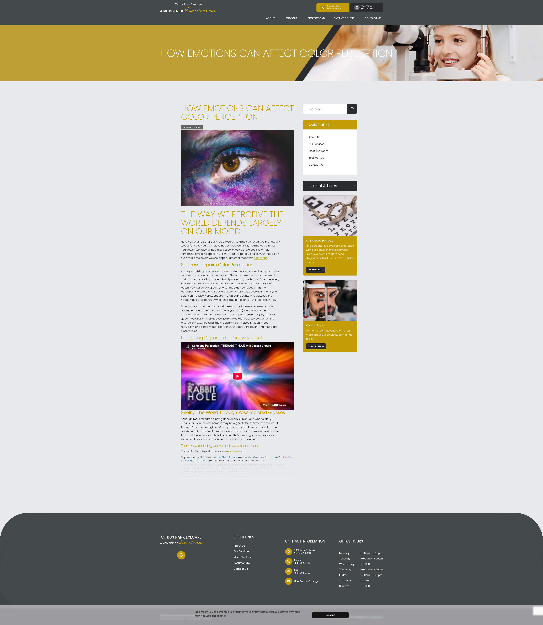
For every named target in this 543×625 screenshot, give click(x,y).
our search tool (235, 451)
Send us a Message (306, 581)
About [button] (270, 18)
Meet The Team (318, 151)
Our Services (316, 144)
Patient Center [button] (344, 18)
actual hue (260, 258)
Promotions (316, 18)
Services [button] (291, 18)
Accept (330, 615)
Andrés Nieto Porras (224, 457)
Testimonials (316, 157)
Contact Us (373, 18)
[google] (181, 555)
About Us (314, 137)
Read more (314, 269)
